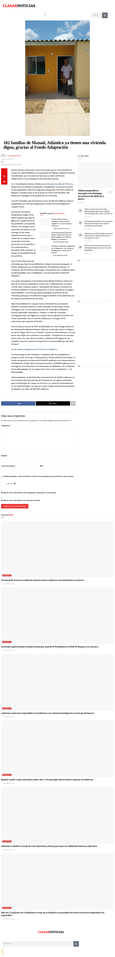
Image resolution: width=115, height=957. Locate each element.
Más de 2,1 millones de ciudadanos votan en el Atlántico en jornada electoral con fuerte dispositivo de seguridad (52, 914)
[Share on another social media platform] (4, 182)
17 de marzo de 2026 (8, 783)
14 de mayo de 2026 (60, 255)
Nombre (5, 456)
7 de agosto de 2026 (61, 228)
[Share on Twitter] (4, 176)
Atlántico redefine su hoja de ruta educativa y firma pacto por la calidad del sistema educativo (49, 846)
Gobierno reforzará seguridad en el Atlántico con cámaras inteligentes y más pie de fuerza (63, 249)
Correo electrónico (8, 466)
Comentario (6, 425)
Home (20, 952)
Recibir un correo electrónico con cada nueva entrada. (20, 500)
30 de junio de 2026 (60, 242)
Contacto (6, 952)
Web (41, 466)
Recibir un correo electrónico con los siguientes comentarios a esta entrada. (28, 493)
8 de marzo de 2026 (8, 919)
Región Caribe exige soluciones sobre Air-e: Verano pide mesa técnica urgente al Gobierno (47, 780)
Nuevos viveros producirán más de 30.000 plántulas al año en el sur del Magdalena (98, 248)
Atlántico (7, 575)
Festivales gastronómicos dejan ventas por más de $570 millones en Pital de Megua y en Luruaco (61, 235)
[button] (45, 14)
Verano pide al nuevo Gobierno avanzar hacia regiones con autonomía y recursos (61, 222)
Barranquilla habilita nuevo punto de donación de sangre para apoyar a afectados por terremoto (99, 223)
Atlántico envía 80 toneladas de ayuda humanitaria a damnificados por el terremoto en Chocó (99, 236)
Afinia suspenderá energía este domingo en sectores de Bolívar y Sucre (91, 195)
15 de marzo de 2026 (8, 850)
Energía (13, 952)
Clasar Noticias (14, 156)
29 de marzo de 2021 (8, 159)
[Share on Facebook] (4, 171)
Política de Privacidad (30, 952)
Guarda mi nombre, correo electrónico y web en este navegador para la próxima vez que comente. (38, 476)
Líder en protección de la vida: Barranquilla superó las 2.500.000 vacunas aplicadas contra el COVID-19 (99, 211)
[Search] (105, 15)
